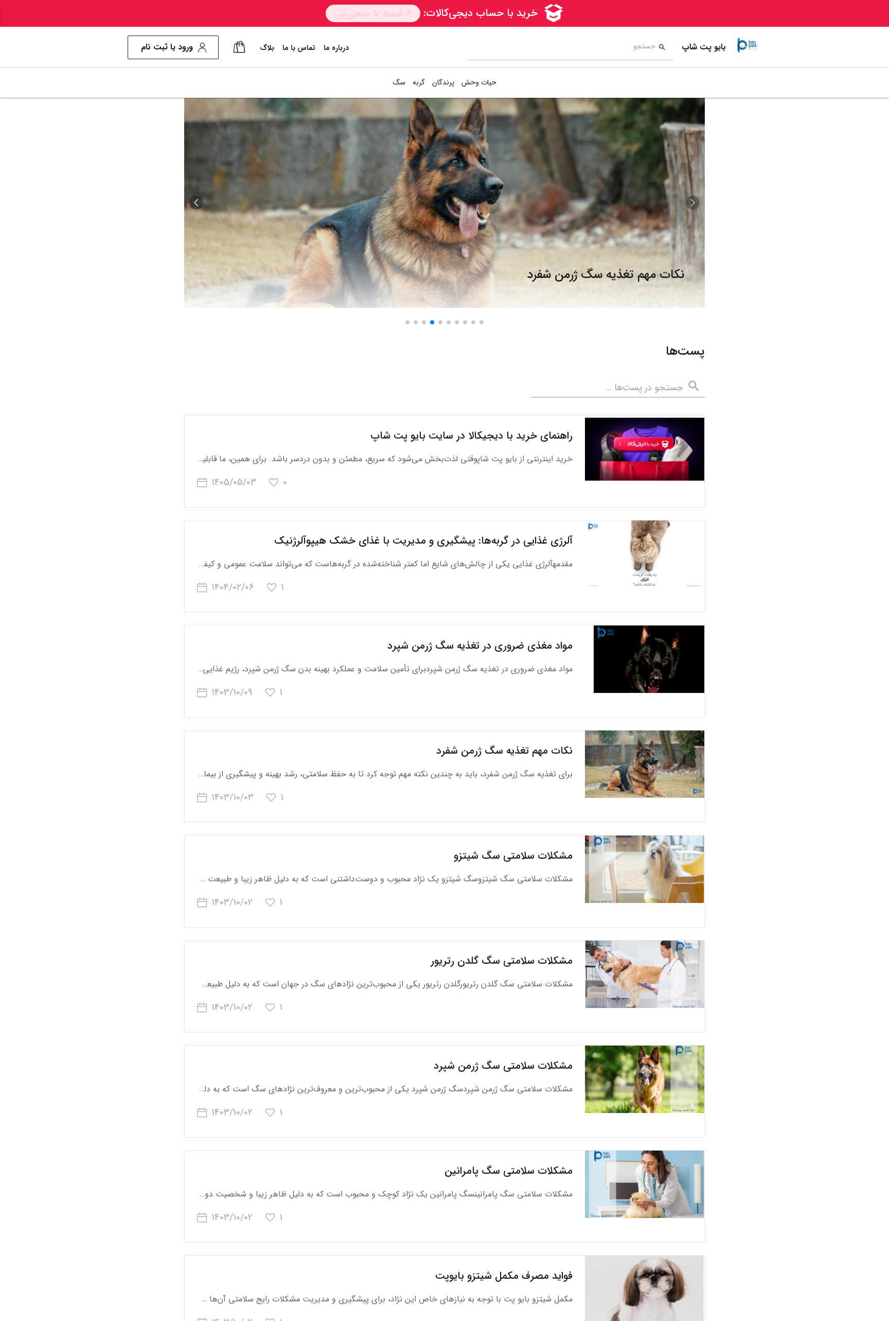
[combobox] (561, 47)
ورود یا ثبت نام (167, 47)
